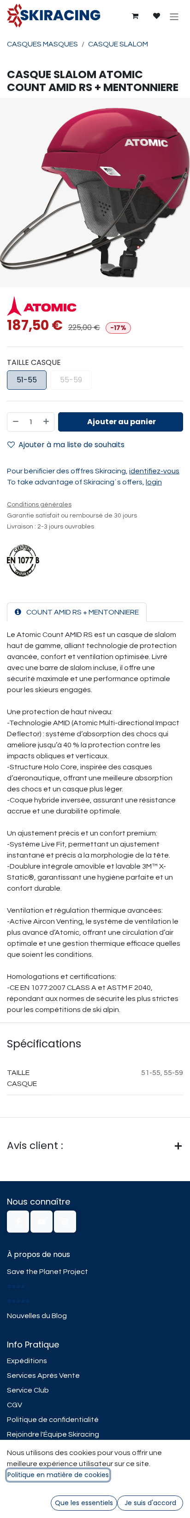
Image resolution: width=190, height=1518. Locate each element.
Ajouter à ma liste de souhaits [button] (71, 444)
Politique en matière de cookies (58, 1474)
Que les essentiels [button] (84, 1502)
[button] (120, 422)
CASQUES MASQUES (42, 44)
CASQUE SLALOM (118, 44)
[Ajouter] (46, 422)
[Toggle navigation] (174, 16)
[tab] (77, 612)
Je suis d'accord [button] (150, 1502)
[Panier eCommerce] (134, 16)
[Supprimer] (15, 422)
